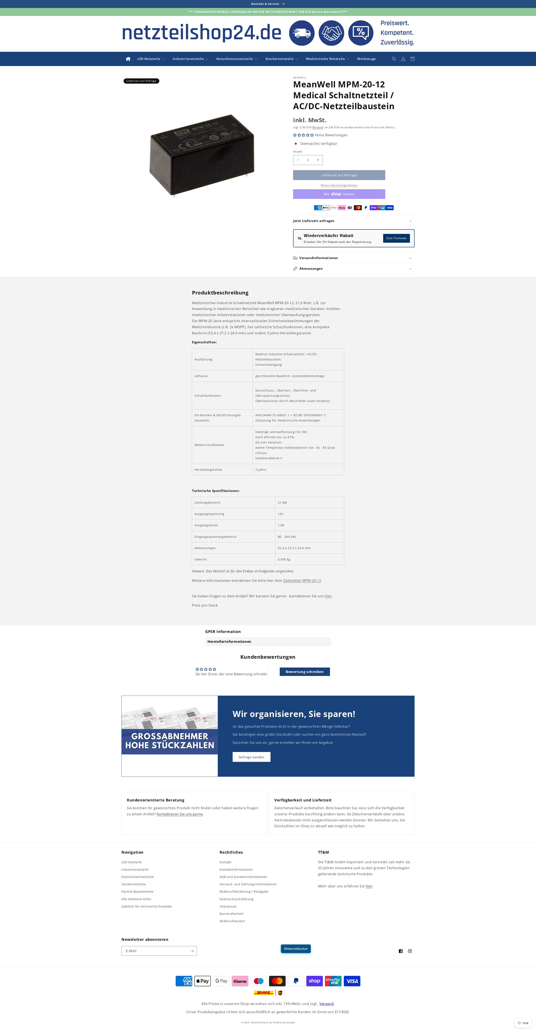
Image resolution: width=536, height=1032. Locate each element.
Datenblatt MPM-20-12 (302, 580)
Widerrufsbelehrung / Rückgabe (244, 891)
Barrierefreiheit (232, 914)
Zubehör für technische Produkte (146, 906)
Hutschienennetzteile (137, 877)
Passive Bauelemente (137, 891)
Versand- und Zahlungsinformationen (248, 884)
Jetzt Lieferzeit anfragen (314, 221)
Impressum (228, 906)
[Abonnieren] (192, 951)
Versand (317, 127)
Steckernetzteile (133, 884)
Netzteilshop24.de (261, 1022)
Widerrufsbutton (232, 921)
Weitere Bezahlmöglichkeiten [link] (339, 185)
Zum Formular (396, 238)
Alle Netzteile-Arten (136, 899)
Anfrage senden (251, 757)
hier (328, 596)
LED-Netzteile (131, 862)
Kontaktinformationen (236, 869)
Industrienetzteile (135, 869)
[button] (150, 59)
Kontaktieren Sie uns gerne (180, 814)
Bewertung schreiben (305, 671)
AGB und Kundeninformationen (243, 877)
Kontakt (225, 862)
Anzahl (297, 151)
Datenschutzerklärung (236, 899)
